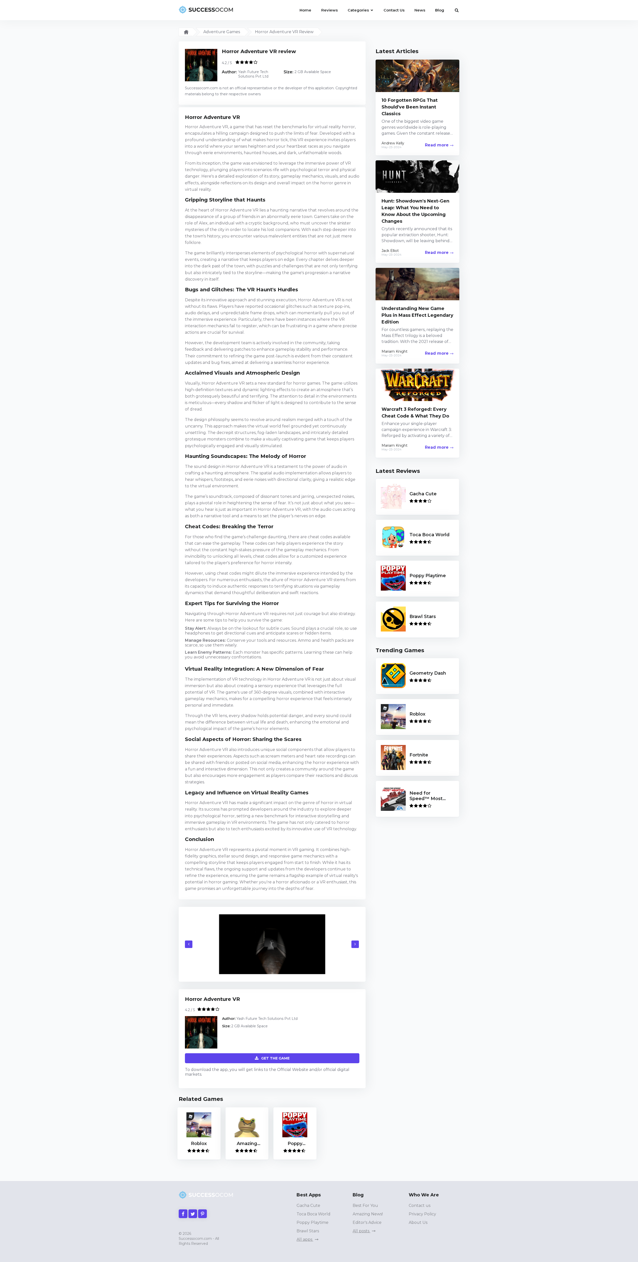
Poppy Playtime (312, 1222)
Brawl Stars (308, 1231)
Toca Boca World (313, 1214)
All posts (361, 1231)
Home (305, 10)
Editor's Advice (367, 1222)
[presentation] (188, 944)
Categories (359, 10)
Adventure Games (221, 31)
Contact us (419, 1205)
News (419, 10)
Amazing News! (368, 1214)
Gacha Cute (308, 1205)
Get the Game (275, 1058)
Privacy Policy (422, 1214)
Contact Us (394, 10)
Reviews (329, 10)
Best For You (365, 1205)
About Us (418, 1222)
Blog (439, 10)
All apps (305, 1239)
